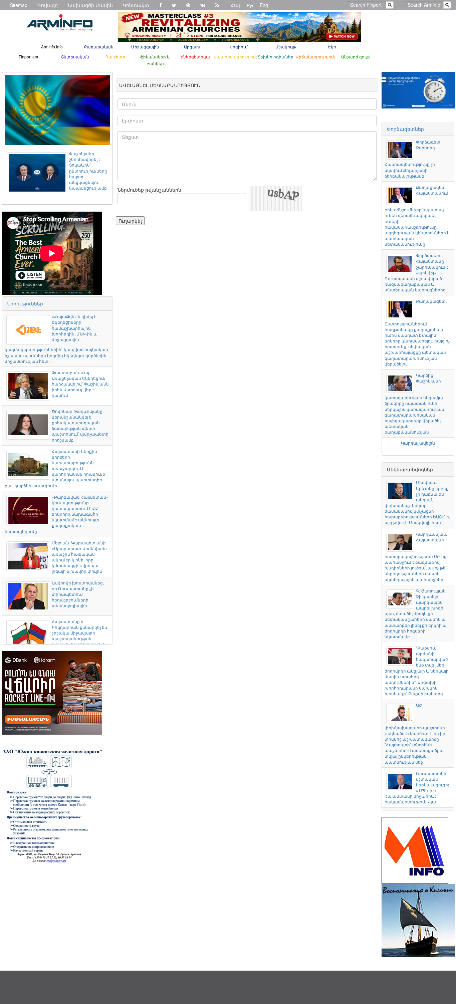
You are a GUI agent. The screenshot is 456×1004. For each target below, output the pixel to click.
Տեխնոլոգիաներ (275, 56)
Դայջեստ (115, 56)
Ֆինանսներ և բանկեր (155, 60)
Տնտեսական (75, 56)
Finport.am (28, 56)
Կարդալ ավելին (418, 443)
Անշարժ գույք (355, 56)
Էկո (332, 46)
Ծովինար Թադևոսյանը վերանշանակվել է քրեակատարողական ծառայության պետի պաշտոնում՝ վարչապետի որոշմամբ (80, 425)
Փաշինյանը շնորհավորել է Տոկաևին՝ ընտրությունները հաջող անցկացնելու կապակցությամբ (88, 171)
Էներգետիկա (195, 56)
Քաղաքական (98, 46)
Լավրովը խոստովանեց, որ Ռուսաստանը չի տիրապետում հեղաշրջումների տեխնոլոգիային (78, 594)
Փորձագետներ (405, 128)
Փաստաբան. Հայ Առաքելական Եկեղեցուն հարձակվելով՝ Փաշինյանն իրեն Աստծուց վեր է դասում (80, 383)
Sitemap (18, 5)
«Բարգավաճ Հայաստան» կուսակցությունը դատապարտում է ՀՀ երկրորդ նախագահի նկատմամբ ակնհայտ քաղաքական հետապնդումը (56, 514)
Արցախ (192, 46)
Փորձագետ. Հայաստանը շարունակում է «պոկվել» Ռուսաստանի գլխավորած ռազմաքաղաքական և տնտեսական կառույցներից (416, 272)
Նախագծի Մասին (90, 5)
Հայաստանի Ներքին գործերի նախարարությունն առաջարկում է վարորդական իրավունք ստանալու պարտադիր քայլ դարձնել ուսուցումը (55, 468)
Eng (264, 5)
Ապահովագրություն (235, 56)
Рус (250, 5)
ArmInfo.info (52, 46)
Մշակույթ (285, 46)
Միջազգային (145, 46)
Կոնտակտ (136, 5)
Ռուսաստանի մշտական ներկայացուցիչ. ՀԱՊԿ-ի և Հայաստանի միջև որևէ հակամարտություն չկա (417, 787)
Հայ (235, 5)
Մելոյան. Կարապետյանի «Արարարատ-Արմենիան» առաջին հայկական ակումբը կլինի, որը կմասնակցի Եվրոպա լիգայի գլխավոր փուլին (80, 557)
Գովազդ (47, 5)
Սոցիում (239, 46)
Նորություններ (25, 303)
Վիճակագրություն (315, 56)
